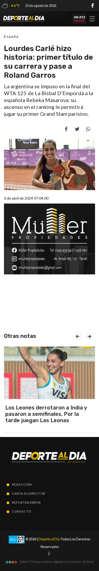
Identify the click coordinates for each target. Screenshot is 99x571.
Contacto (21, 511)
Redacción (21, 484)
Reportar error (26, 502)
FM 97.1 (79, 19)
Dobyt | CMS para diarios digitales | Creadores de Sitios (56, 561)
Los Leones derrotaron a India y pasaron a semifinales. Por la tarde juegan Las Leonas (46, 413)
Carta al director (28, 493)
